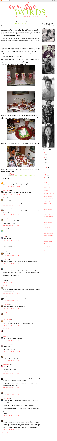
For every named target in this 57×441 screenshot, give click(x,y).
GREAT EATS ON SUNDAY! (49, 237)
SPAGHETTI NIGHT (47, 203)
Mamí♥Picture (6, 364)
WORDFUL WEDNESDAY (48, 196)
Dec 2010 (46, 167)
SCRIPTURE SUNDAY (48, 187)
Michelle (5, 296)
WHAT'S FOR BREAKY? (48, 198)
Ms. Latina (5, 418)
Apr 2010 (46, 180)
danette (4, 336)
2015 (44, 157)
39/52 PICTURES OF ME (48, 207)
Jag (4, 251)
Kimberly (5, 376)
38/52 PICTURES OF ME (48, 220)
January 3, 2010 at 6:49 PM (11, 415)
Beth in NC (5, 355)
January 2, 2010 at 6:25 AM (11, 225)
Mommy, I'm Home (7, 312)
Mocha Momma (6, 398)
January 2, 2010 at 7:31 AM (11, 248)
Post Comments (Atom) (11, 437)
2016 (44, 155)
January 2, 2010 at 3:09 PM (11, 300)
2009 (44, 248)
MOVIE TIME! (46, 212)
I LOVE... (45, 224)
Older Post (38, 434)
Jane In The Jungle (7, 319)
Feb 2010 (46, 184)
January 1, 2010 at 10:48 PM (11, 194)
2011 (44, 164)
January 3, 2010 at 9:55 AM (11, 394)
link (19, 32)
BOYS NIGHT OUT (47, 243)
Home (21, 434)
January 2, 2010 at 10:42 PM (11, 351)
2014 (44, 159)
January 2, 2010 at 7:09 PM (11, 325)
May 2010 (46, 179)
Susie (4, 236)
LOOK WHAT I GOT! (48, 229)
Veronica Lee (6, 304)
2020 (44, 150)
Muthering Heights (7, 328)
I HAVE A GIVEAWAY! (48, 225)
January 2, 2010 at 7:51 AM (11, 255)
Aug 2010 (46, 174)
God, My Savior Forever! (8, 267)
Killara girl (5, 181)
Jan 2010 (45, 185)
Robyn (4, 390)
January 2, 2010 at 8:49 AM (11, 263)
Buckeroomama (6, 208)
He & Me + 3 (6, 259)
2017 (44, 154)
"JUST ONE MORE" (47, 199)
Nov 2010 (46, 169)
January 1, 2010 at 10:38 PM (11, 186)
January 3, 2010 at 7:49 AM (11, 387)
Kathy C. (5, 285)
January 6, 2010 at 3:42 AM (11, 429)
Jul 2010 (45, 175)
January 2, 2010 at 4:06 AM (11, 214)
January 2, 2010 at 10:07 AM (11, 282)
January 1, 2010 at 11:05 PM (11, 205)
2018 (44, 152)
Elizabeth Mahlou (7, 344)
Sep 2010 (46, 172)
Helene (4, 197)
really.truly (5, 217)
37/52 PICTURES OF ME (48, 233)
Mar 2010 (46, 182)
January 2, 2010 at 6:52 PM (11, 308)
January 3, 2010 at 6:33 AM (11, 373)
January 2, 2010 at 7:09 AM (11, 240)
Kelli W (5, 228)
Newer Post (3, 434)
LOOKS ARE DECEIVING (48, 216)
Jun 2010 (46, 177)
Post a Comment (4, 432)
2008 (44, 250)
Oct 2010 (46, 170)
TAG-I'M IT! (46, 211)
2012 (44, 162)
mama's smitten (6, 190)
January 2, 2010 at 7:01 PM (11, 316)
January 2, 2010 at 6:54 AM (11, 232)
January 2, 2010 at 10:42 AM (11, 293)
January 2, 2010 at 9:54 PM (11, 340)
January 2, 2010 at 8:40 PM (11, 332)
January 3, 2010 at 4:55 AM (11, 360)
